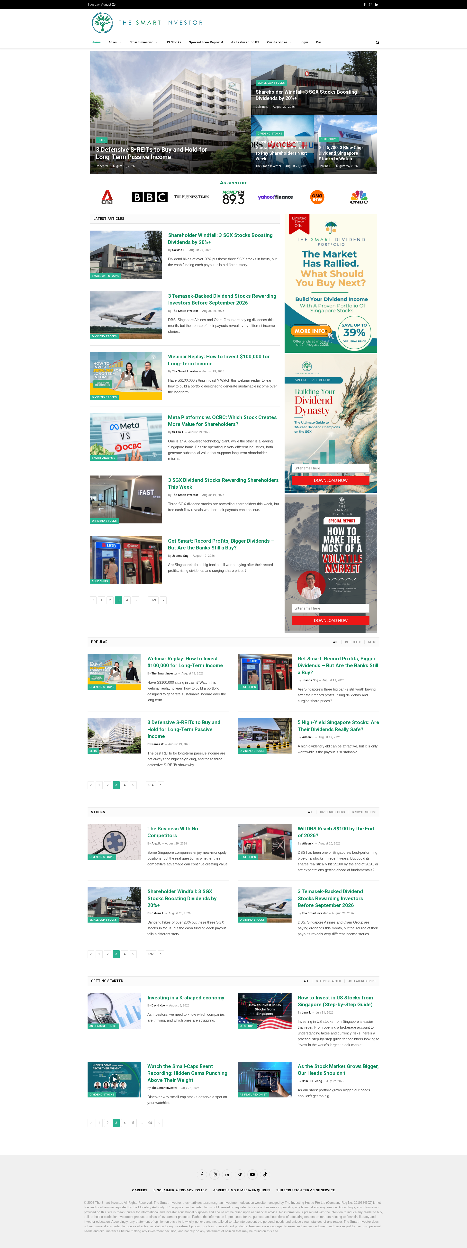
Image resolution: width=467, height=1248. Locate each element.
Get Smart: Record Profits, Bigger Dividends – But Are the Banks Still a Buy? (221, 544)
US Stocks (173, 42)
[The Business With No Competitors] (114, 842)
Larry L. (306, 1012)
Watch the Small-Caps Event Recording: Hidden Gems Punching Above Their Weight (187, 1073)
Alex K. (156, 843)
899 (153, 600)
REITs (102, 140)
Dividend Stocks (270, 133)
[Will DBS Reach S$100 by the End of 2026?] (265, 842)
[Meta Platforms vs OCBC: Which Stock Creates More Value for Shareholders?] (126, 437)
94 (150, 1123)
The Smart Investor (268, 166)
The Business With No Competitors (172, 832)
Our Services (277, 42)
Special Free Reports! (206, 42)
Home (96, 42)
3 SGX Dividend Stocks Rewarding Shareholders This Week (223, 483)
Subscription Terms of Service (305, 1190)
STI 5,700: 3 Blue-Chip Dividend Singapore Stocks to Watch (341, 153)
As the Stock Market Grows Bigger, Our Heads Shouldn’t (338, 1069)
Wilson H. (308, 737)
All (335, 642)
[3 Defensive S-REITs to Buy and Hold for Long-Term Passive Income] (170, 112)
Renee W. (102, 166)
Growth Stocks (364, 812)
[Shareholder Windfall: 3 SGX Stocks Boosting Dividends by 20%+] (314, 83)
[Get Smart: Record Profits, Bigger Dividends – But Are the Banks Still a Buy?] (126, 560)
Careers (139, 1190)
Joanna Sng (180, 555)
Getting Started (328, 981)
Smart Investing (142, 42)
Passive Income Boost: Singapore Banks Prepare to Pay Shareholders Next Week (281, 150)
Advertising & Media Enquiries (241, 1190)
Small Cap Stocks (271, 82)
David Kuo (158, 1005)
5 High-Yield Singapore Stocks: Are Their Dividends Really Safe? (338, 725)
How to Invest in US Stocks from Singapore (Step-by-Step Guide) (335, 1001)
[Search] (377, 42)
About (112, 42)
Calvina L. (262, 106)
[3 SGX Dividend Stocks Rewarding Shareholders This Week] (126, 500)
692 (150, 954)
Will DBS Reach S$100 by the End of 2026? (336, 832)
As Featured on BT (245, 42)
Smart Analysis (104, 457)
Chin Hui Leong (312, 1081)
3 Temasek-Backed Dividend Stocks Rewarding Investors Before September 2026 (222, 299)
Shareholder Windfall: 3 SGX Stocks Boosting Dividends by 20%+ (306, 95)
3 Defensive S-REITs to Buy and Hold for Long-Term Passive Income (151, 153)
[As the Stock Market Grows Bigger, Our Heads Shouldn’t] (265, 1079)
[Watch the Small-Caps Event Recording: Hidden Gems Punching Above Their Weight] (114, 1079)
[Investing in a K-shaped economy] (114, 1011)
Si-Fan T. (178, 432)
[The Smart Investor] (169, 22)
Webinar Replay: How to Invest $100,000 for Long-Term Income (219, 360)
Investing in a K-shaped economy (186, 998)
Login (303, 42)
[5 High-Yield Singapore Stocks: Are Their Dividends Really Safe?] (265, 736)
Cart (319, 42)
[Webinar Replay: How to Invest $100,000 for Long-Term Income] (126, 376)
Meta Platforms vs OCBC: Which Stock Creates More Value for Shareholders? (222, 420)
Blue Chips (329, 139)
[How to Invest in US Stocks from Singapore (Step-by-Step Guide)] (265, 1011)
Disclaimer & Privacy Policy (180, 1190)
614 (150, 785)
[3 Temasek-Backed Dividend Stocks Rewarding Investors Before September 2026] (126, 315)
